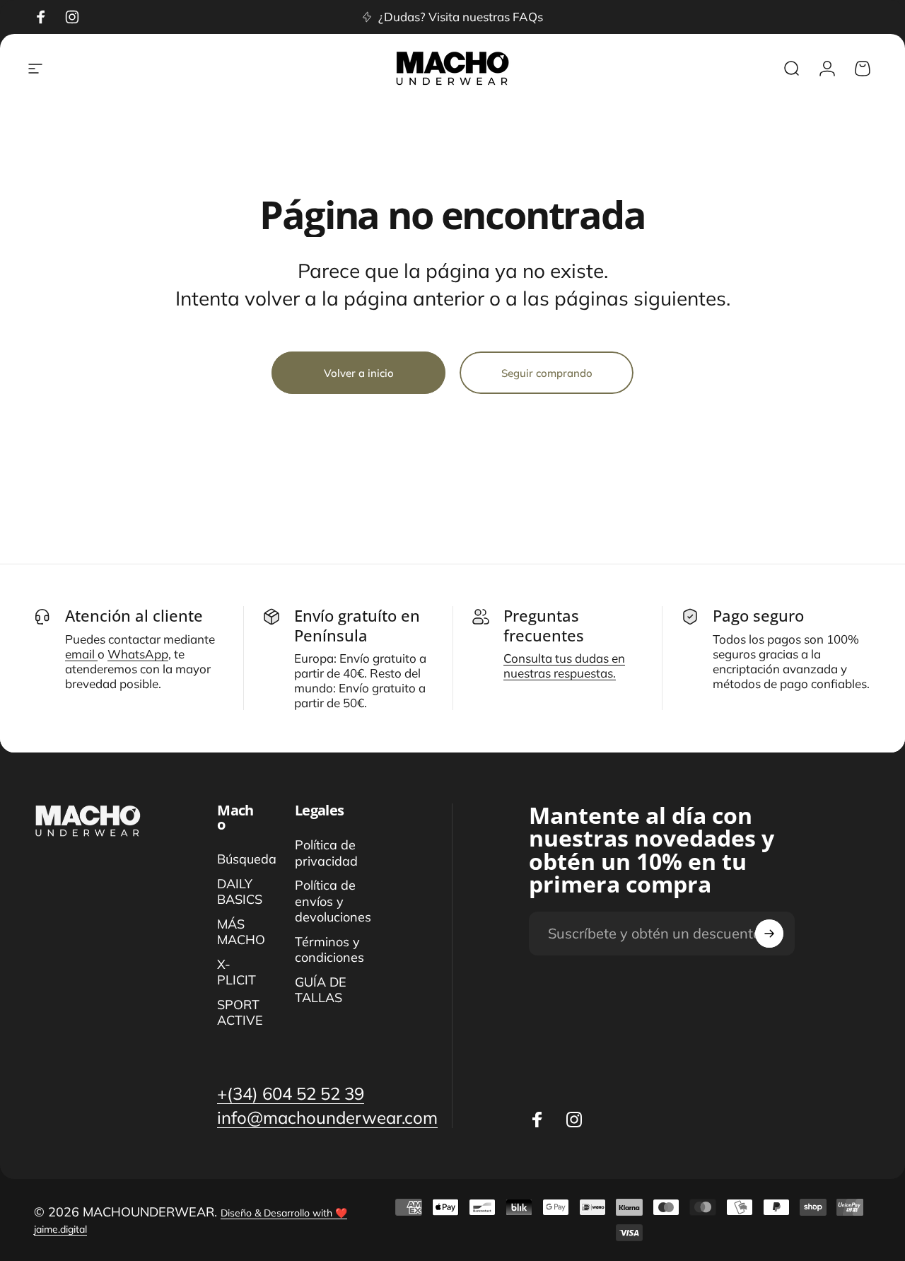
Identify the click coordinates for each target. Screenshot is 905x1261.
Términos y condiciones (329, 950)
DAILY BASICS (239, 892)
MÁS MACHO (241, 932)
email (81, 653)
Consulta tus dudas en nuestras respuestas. (564, 665)
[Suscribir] (769, 933)
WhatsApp (137, 653)
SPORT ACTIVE (240, 1013)
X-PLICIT (236, 973)
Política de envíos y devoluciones (333, 901)
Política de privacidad (326, 853)
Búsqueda (246, 859)
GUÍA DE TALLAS (320, 990)
